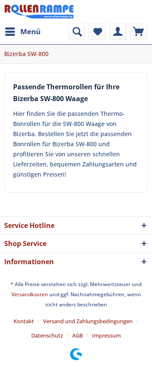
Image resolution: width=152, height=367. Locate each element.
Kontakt (24, 321)
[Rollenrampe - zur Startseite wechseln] (39, 11)
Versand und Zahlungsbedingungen (88, 321)
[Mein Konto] (117, 31)
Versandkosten (29, 294)
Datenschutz (47, 335)
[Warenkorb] (138, 31)
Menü (30, 31)
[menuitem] (22, 31)
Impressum (106, 335)
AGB (77, 335)
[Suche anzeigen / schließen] (76, 31)
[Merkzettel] (97, 31)
